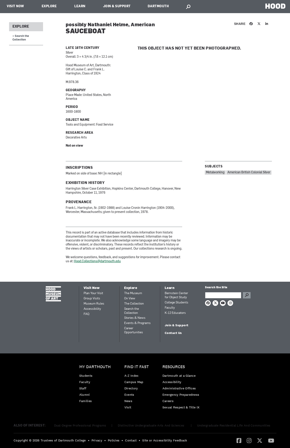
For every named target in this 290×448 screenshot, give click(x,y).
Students (85, 376)
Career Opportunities (133, 330)
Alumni (84, 395)
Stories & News (134, 318)
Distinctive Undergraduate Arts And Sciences (151, 425)
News (128, 401)
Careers (168, 401)
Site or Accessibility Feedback (164, 440)
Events (129, 395)
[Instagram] (249, 440)
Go (247, 295)
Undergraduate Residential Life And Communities (234, 425)
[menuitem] (96, 385)
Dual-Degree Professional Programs (80, 425)
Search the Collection (131, 311)
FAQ (86, 314)
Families (85, 401)
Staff (83, 388)
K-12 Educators (175, 313)
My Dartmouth (95, 367)
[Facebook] (239, 440)
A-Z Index (131, 376)
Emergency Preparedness (180, 395)
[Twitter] (259, 440)
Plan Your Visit (93, 293)
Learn (79, 6)
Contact (131, 440)
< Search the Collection (20, 38)
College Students (176, 302)
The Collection (134, 303)
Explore (49, 6)
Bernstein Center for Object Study (176, 295)
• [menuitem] (88, 440)
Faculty (170, 308)
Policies (113, 440)
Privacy (97, 440)
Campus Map (133, 382)
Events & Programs (137, 323)
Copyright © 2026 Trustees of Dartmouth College (50, 440)
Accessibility (92, 309)
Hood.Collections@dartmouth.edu (97, 261)
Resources (173, 367)
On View (129, 298)
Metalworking (215, 172)
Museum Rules (94, 303)
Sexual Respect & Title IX (181, 407)
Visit (127, 407)
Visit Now (15, 6)
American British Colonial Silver (248, 172)
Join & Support (117, 6)
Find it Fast (136, 367)
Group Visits (92, 298)
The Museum (133, 293)
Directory (131, 388)
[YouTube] (271, 440)
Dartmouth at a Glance (179, 376)
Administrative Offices (179, 388)
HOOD (275, 6)
